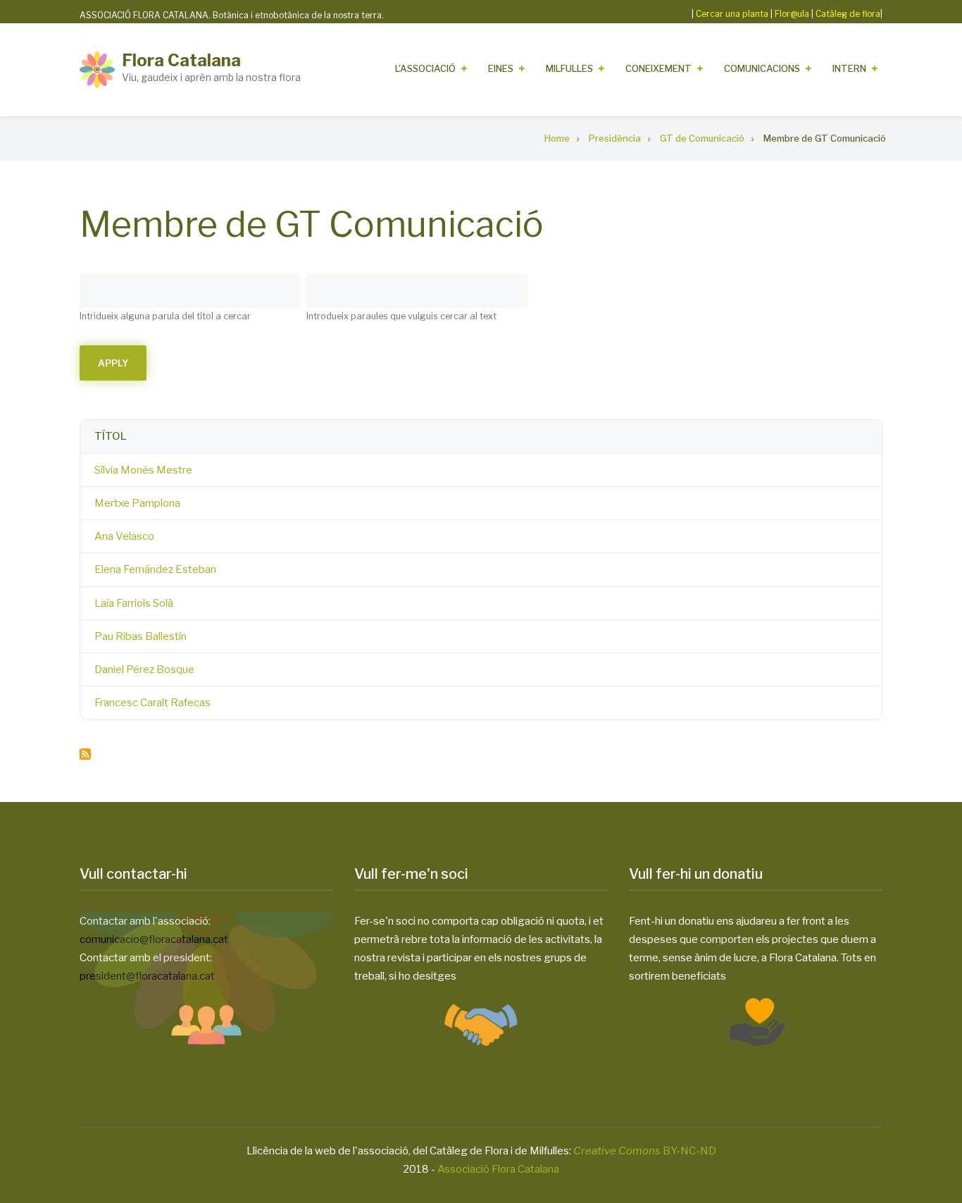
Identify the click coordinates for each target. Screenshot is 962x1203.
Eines (500, 68)
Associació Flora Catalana (498, 1169)
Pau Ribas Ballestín (140, 636)
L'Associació (425, 68)
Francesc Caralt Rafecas (152, 702)
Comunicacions (762, 68)
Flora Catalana (181, 60)
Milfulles (569, 68)
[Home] (97, 69)
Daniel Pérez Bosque (144, 669)
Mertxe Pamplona (137, 503)
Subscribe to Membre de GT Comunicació (85, 754)
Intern (849, 68)
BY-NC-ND (644, 1151)
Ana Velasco (124, 536)
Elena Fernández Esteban (155, 569)
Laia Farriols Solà (133, 603)
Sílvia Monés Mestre (143, 470)
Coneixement (658, 68)
